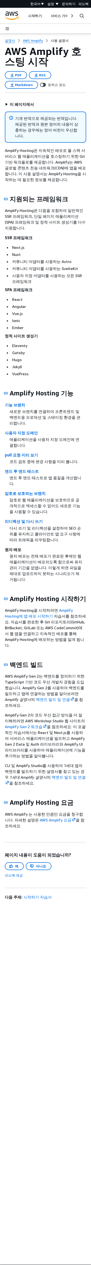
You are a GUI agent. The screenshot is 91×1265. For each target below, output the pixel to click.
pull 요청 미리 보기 (21, 455)
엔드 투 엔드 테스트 (22, 471)
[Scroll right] (72, 16)
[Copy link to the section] (6, 199)
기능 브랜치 (15, 404)
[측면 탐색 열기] (7, 29)
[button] (19, 104)
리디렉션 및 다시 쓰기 (24, 521)
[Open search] (81, 16)
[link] (60, 40)
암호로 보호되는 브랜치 (25, 493)
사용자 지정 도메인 (21, 432)
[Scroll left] (25, 16)
